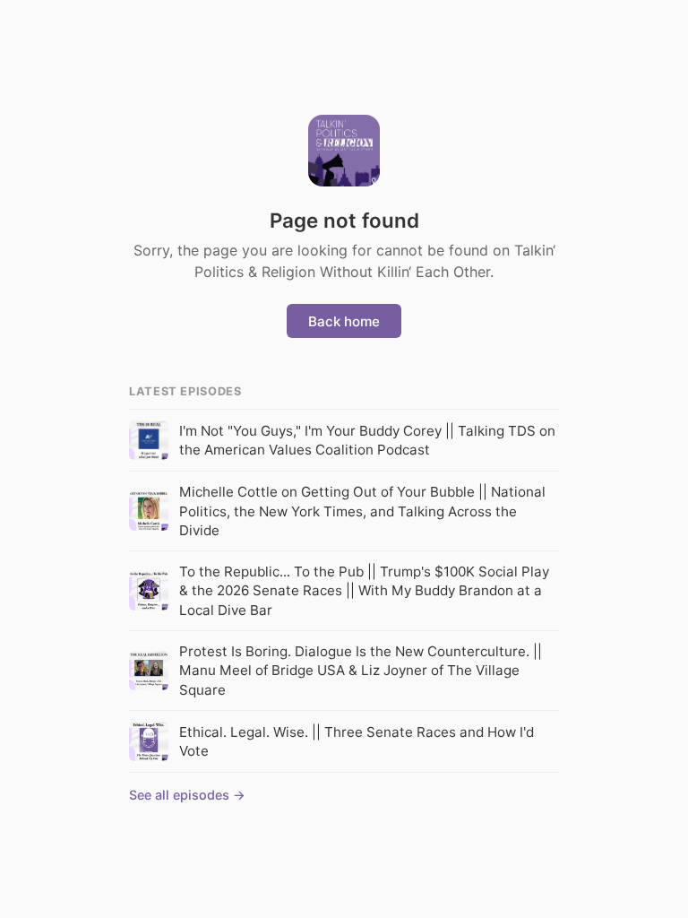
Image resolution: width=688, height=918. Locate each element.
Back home (344, 321)
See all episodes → (187, 794)
